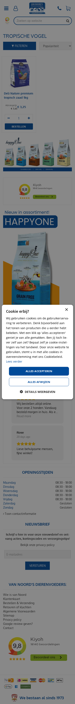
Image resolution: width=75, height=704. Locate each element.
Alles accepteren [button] (39, 371)
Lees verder (14, 361)
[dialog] (37, 352)
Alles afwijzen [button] (39, 382)
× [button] (66, 309)
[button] (37, 391)
